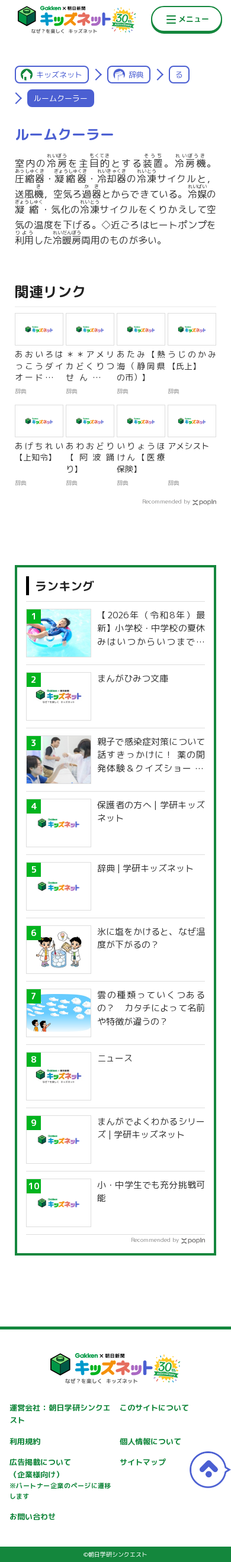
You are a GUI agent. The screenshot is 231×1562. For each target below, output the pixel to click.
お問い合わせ (32, 1516)
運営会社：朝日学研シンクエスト (60, 1413)
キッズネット (59, 74)
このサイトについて (154, 1407)
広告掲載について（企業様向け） (60, 1478)
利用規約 (24, 1441)
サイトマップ (143, 1462)
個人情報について (150, 1441)
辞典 (136, 74)
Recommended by (166, 501)
